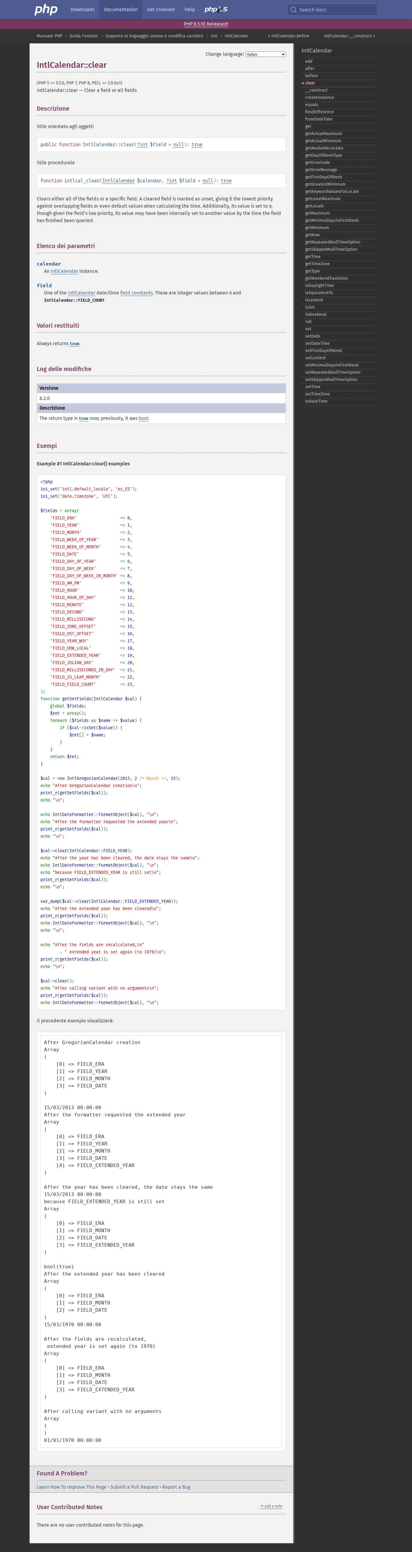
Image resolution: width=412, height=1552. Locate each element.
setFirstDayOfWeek (323, 350)
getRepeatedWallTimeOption (332, 242)
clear (310, 83)
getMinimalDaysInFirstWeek (332, 220)
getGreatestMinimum (325, 184)
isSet (310, 307)
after (310, 68)
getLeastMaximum (323, 198)
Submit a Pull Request (134, 1487)
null (178, 144)
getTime (313, 256)
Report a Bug (176, 1487)
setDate (312, 336)
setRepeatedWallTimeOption (332, 372)
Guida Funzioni (84, 36)
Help (190, 9)
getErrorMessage (321, 169)
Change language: (225, 54)
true (197, 144)
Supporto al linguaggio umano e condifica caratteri (154, 36)
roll (308, 321)
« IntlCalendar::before (288, 36)
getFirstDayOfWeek (323, 177)
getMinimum (317, 227)
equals (311, 104)
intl (214, 36)
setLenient (315, 357)
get (308, 126)
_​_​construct (316, 90)
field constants (136, 293)
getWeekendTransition (326, 278)
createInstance (319, 97)
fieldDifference (319, 112)
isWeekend (315, 314)
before (311, 75)
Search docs (312, 10)
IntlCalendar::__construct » (349, 36)
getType (312, 271)
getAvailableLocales (324, 148)
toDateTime (316, 401)
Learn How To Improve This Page (71, 1487)
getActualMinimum (323, 140)
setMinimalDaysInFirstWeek (332, 365)
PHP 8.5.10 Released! (206, 24)
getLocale (314, 206)
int (144, 144)
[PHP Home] (46, 9)
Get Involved (161, 9)
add (308, 61)
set (308, 329)
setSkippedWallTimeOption (331, 379)
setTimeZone (317, 394)
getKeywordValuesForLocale (332, 191)
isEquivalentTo (319, 292)
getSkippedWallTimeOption (331, 249)
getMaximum (317, 213)
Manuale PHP (49, 36)
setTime (313, 386)
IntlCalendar (236, 36)
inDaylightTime (319, 285)
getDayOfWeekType (323, 155)
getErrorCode (317, 162)
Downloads (82, 9)
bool (143, 418)
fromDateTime (319, 119)
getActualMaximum (323, 133)
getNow (312, 235)
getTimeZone (317, 263)
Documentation (121, 9)
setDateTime (317, 343)
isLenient (314, 300)
